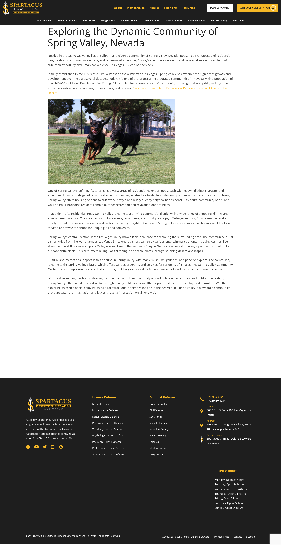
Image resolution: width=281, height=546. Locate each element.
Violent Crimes (129, 20)
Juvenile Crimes (158, 422)
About (118, 8)
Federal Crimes (196, 20)
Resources (188, 8)
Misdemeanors (157, 448)
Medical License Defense (106, 403)
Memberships (136, 8)
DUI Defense (44, 20)
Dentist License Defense (105, 416)
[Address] (227, 411)
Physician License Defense (106, 441)
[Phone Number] (227, 399)
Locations (238, 20)
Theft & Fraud (151, 20)
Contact (238, 536)
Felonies (154, 441)
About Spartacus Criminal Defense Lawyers (186, 536)
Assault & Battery (159, 429)
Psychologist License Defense (108, 435)
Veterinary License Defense (107, 429)
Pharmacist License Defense (107, 422)
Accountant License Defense (108, 454)
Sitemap (250, 536)
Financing (170, 8)
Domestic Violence (67, 20)
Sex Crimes (89, 20)
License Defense (173, 20)
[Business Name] (227, 440)
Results (154, 8)
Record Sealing (219, 20)
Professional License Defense (108, 448)
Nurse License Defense (105, 410)
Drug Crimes (108, 20)
